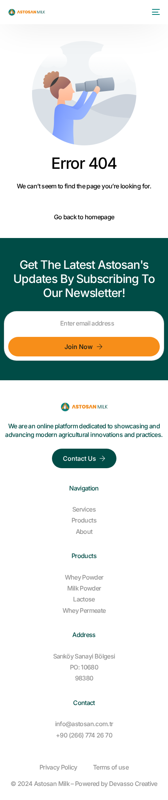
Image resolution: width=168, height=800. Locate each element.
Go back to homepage (84, 217)
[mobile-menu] (154, 12)
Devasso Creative (133, 783)
